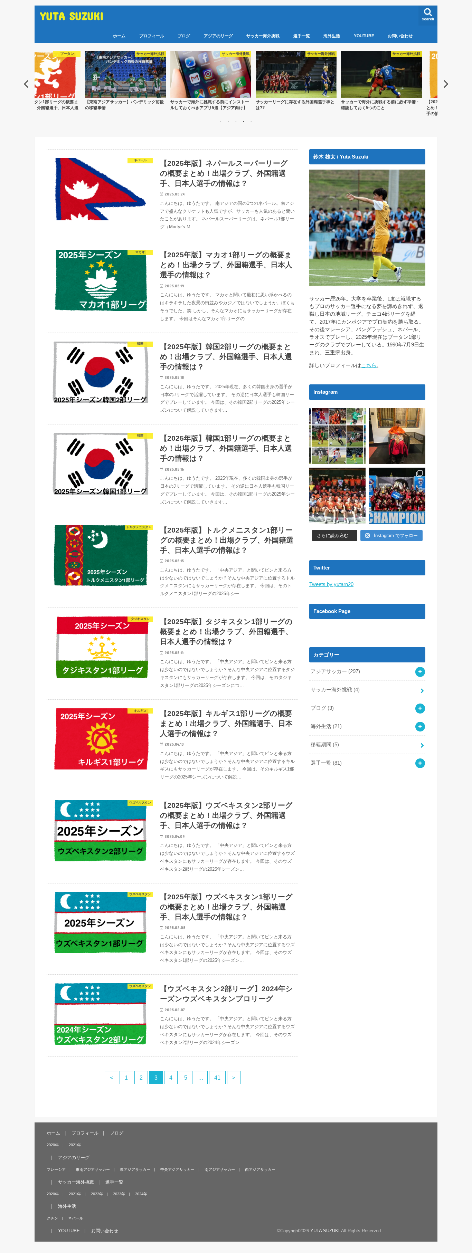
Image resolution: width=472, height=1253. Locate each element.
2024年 (141, 1194)
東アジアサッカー (135, 1169)
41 (217, 1077)
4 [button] (243, 121)
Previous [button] (26, 83)
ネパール (75, 1218)
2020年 (53, 1145)
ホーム (119, 36)
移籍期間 (325, 744)
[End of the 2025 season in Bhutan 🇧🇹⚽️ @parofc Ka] (337, 496)
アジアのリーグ (218, 36)
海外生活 (331, 36)
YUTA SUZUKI (72, 15)
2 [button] (228, 121)
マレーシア (56, 1169)
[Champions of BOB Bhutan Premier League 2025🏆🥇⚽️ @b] (397, 496)
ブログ (184, 36)
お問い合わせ (400, 36)
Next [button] (446, 83)
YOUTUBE (364, 36)
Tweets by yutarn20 (331, 584)
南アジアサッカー (220, 1169)
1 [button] (220, 121)
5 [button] (251, 121)
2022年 (97, 1194)
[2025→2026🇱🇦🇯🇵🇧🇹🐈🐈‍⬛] (397, 436)
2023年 (119, 1194)
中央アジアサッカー (177, 1169)
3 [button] (236, 121)
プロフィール (151, 36)
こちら (369, 365)
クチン (52, 1218)
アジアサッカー (335, 671)
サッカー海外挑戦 (263, 36)
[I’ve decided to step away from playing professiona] (337, 436)
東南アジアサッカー (93, 1169)
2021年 (75, 1145)
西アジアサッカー (260, 1169)
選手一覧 (301, 36)
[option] (108, 80)
